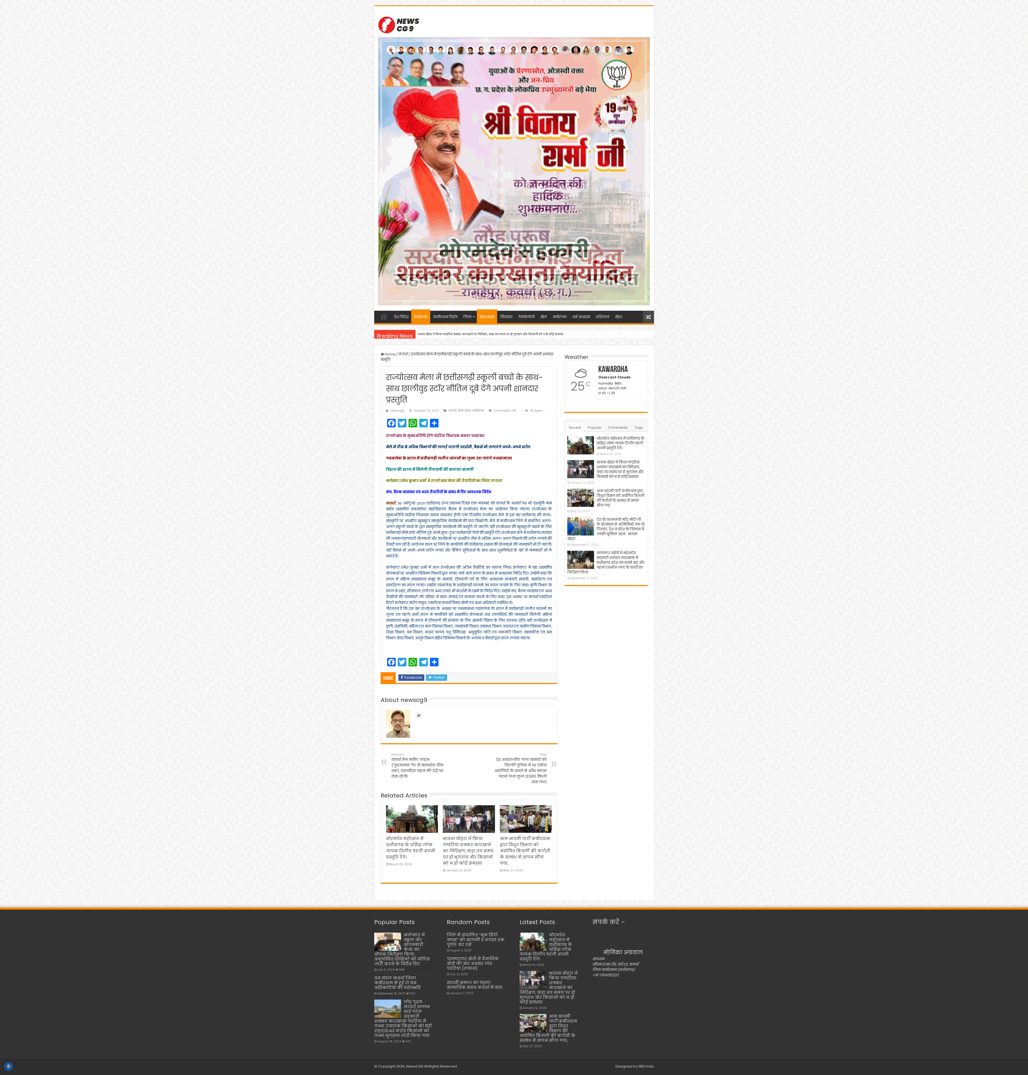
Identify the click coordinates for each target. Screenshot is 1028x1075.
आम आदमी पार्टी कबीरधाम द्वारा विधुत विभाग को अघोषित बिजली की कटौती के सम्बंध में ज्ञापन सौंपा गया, (479, 334)
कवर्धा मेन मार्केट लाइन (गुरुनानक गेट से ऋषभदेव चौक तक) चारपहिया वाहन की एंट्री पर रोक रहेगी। (417, 765)
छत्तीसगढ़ (421, 317)
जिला (467, 317)
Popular (595, 427)
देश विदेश (401, 317)
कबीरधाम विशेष (445, 317)
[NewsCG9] (398, 24)
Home (389, 354)
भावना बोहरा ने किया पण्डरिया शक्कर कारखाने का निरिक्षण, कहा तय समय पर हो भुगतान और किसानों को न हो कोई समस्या (468, 851)
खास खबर (486, 317)
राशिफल (602, 317)
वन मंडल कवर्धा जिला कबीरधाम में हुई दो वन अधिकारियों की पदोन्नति (397, 982)
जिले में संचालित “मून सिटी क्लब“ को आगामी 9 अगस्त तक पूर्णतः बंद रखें (476, 939)
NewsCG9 (414, 1066)
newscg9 (397, 410)
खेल (544, 317)
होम (384, 316)
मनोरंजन (559, 317)
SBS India (646, 1066)
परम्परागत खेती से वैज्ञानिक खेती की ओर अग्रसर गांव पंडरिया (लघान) (473, 963)
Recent (575, 427)
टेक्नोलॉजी (526, 317)
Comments (618, 427)
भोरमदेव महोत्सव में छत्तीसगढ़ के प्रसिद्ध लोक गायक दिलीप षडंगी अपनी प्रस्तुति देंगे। (620, 443)
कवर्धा (403, 354)
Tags (638, 427)
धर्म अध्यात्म (581, 317)
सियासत (506, 317)
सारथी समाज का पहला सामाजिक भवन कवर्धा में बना (474, 985)
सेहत (618, 317)
